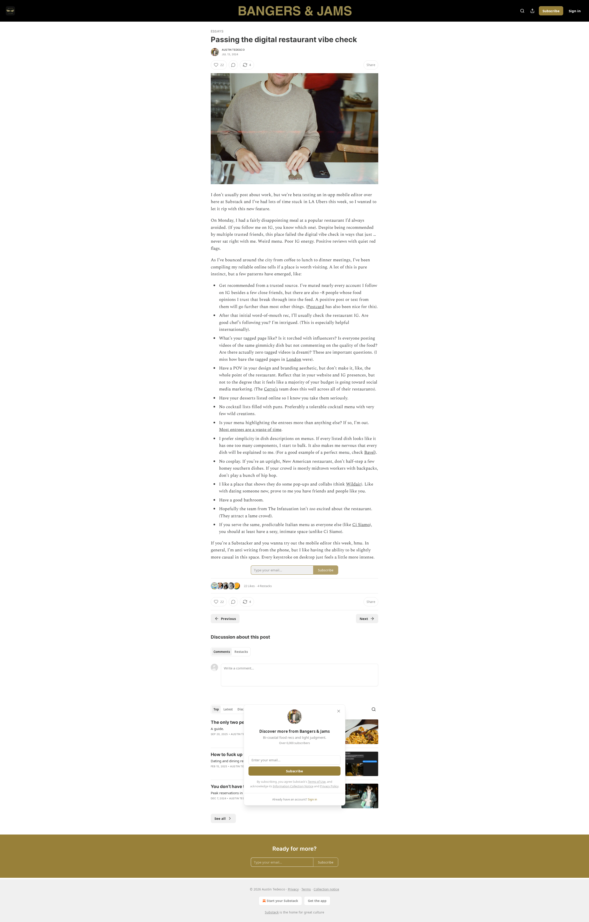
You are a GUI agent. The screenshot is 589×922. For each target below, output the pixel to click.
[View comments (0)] (233, 65)
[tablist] (231, 651)
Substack (272, 912)
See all (220, 818)
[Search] (522, 10)
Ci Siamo (361, 524)
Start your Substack (282, 901)
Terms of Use (317, 781)
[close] (338, 711)
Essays (217, 31)
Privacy (293, 889)
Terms (306, 889)
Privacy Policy (329, 786)
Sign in (575, 11)
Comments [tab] (222, 652)
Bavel (369, 452)
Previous (228, 618)
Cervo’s (271, 389)
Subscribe (551, 11)
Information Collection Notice (293, 786)
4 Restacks (264, 586)
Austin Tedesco (233, 49)
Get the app (317, 901)
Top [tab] (216, 709)
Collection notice (326, 889)
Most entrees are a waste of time (250, 429)
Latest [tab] (228, 709)
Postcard (315, 306)
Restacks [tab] (241, 652)
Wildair (353, 484)
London (293, 359)
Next (364, 618)
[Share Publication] (532, 10)
